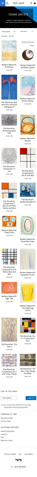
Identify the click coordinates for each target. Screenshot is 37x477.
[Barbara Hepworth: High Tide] (9, 288)
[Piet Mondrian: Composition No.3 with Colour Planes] (9, 360)
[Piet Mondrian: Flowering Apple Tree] (9, 120)
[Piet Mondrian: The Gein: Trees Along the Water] (28, 360)
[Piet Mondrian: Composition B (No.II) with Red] (28, 158)
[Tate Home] (18, 460)
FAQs (2, 437)
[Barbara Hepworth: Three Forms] (9, 221)
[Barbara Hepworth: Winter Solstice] (28, 85)
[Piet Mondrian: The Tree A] (9, 330)
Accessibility (29, 454)
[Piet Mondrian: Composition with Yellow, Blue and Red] (9, 257)
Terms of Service (19, 407)
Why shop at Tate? (7, 418)
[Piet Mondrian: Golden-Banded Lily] (28, 190)
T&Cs (20, 454)
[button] (7, 3)
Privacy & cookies (10, 454)
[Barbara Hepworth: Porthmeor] (9, 51)
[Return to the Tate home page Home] (18, 3)
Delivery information (8, 431)
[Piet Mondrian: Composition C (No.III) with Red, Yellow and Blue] (9, 191)
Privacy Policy (8, 407)
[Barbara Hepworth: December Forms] (28, 259)
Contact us (4, 434)
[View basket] (34, 3)
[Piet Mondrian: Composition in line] (9, 156)
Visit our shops (6, 421)
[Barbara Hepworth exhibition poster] (28, 51)
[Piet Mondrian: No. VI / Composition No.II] (28, 326)
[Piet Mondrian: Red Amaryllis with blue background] (9, 87)
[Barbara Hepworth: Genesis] (28, 125)
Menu (3, 3)
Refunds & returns (7, 440)
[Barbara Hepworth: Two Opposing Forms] (28, 293)
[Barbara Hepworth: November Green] (28, 226)
